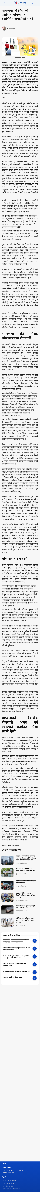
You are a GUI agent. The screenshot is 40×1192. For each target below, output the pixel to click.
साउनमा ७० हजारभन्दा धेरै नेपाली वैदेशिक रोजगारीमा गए (25, 870)
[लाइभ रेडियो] (36, 3)
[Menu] (4, 2)
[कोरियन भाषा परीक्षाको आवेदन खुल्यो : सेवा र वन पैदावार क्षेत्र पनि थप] (7, 922)
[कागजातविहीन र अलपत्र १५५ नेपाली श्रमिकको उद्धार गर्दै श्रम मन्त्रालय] (7, 897)
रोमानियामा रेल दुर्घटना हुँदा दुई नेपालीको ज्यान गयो (25, 907)
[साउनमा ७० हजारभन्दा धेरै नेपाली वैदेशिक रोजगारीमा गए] (7, 872)
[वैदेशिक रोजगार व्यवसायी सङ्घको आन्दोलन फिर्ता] (7, 885)
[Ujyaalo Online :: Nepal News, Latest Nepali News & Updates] (20, 2)
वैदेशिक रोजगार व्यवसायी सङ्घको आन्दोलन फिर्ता (26, 882)
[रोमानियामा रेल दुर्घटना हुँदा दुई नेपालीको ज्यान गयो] (7, 909)
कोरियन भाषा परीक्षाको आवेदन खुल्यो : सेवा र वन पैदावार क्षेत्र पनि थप (25, 920)
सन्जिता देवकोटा (11, 28)
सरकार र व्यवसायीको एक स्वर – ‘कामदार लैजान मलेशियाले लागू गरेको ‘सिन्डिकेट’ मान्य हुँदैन (26, 858)
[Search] (32, 3)
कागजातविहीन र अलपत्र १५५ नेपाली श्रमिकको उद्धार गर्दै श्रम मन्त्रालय (25, 895)
